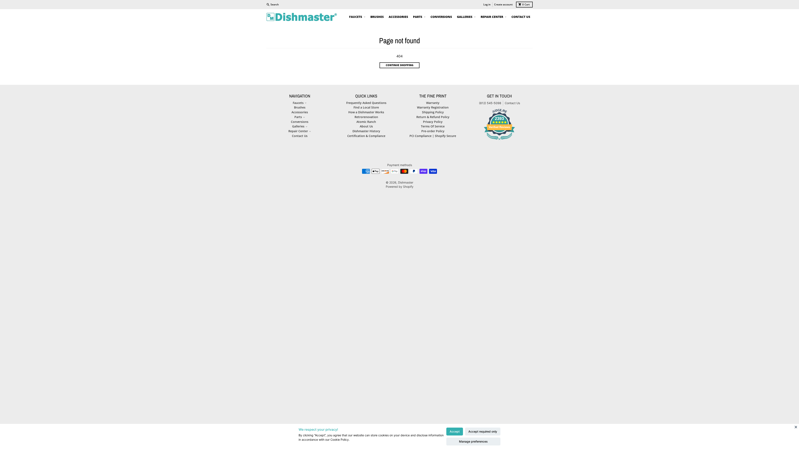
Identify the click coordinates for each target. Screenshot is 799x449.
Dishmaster (405, 182)
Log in (487, 4)
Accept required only (482, 431)
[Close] (796, 427)
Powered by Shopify (399, 186)
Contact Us (512, 103)
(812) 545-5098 (490, 103)
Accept (455, 431)
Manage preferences (473, 441)
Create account (503, 4)
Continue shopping (399, 65)
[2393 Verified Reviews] (499, 140)
